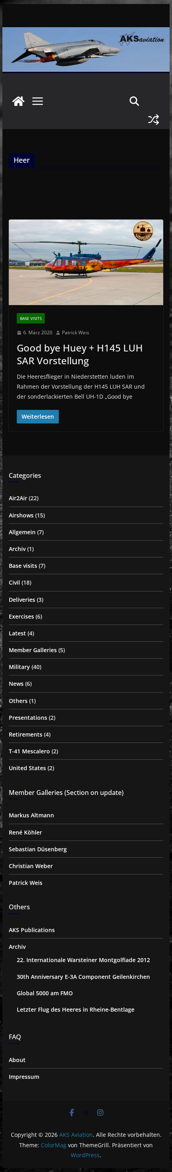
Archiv (17, 549)
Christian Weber (31, 866)
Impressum (24, 1076)
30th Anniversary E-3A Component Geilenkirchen (83, 976)
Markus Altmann (31, 815)
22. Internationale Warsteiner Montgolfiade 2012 (83, 960)
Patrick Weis (75, 332)
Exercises (21, 616)
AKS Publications (32, 930)
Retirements (25, 734)
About (17, 1060)
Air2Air (18, 498)
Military (19, 667)
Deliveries (22, 599)
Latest (17, 633)
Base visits (31, 318)
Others (18, 701)
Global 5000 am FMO (45, 993)
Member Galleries (33, 650)
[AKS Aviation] (18, 101)
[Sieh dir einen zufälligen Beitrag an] (153, 119)
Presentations (28, 717)
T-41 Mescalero (29, 751)
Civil (14, 582)
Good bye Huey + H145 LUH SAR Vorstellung (80, 354)
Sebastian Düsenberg (38, 849)
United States (27, 768)
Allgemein (22, 532)
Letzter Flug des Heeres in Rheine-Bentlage (75, 1009)
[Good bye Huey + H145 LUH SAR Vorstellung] (86, 262)
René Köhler (25, 832)
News (16, 683)
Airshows (21, 515)
